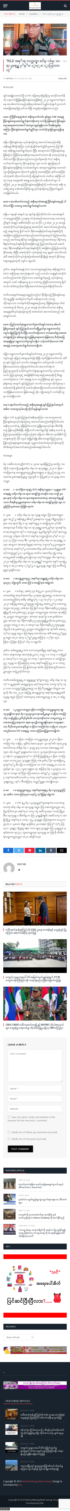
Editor (9, 78)
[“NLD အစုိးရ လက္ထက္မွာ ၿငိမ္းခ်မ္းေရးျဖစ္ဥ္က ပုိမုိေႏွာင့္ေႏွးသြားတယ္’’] (35, 39)
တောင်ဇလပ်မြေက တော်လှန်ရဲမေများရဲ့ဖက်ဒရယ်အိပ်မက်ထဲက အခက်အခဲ (41, 1186)
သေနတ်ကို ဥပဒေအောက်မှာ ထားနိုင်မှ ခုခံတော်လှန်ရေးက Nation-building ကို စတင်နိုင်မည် (41, 1216)
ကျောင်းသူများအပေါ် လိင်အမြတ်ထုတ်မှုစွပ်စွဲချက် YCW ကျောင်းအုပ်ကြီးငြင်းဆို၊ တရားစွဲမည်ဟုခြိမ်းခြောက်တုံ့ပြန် (33, 979)
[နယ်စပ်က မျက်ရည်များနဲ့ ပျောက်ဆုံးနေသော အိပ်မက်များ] (9, 1199)
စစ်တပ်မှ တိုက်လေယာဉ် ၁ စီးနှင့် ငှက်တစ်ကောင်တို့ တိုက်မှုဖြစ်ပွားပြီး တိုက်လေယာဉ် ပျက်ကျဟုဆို (42, 1432)
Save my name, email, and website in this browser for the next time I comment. (31, 1119)
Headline (62, 78)
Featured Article (15, 1170)
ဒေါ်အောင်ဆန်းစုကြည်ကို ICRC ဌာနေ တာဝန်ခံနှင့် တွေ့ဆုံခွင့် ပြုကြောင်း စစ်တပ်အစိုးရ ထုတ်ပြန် (36, 931)
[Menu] (5, 5)
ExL (20, 1484)
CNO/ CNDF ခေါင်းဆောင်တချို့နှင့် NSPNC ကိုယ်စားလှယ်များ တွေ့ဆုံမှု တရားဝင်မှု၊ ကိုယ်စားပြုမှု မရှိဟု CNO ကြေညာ (35, 1026)
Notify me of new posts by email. (29, 1138)
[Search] (65, 5)
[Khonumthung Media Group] (35, 5)
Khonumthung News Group (36, 1481)
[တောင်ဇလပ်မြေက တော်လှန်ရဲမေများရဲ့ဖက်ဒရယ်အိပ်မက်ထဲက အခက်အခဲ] (9, 1183)
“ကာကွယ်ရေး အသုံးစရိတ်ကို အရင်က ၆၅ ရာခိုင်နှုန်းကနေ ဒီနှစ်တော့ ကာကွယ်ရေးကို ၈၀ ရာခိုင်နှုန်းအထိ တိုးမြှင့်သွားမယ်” (42, 1232)
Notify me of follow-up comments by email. (35, 1132)
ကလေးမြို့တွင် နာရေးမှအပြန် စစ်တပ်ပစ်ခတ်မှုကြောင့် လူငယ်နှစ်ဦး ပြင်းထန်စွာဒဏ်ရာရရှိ (42, 1467)
